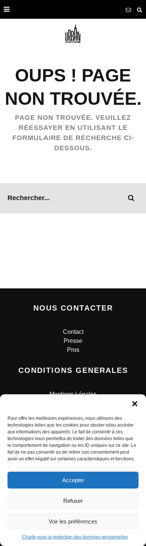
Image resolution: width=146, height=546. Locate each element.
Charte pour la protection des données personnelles (75, 537)
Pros (73, 350)
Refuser (73, 501)
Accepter (73, 480)
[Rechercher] (139, 9)
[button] (135, 403)
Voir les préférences (73, 521)
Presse (73, 341)
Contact (73, 332)
